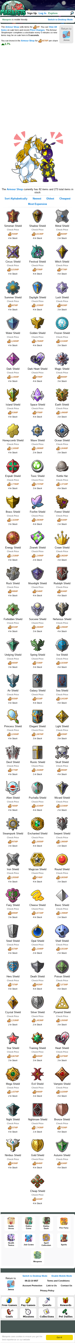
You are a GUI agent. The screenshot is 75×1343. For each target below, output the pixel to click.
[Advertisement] (37, 84)
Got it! (59, 1337)
